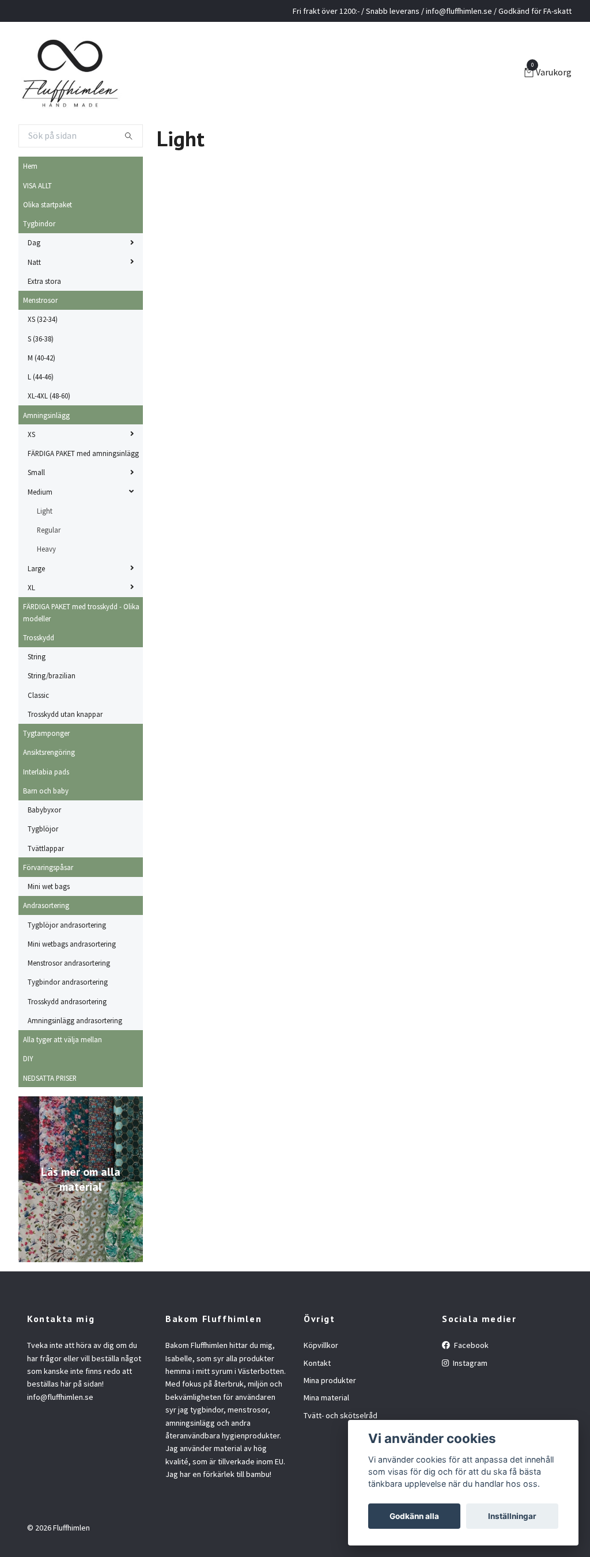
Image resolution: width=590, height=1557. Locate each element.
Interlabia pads (46, 771)
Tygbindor (39, 223)
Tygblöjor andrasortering (67, 924)
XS (31, 434)
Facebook (470, 1345)
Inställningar (512, 1516)
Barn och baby (46, 790)
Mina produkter (330, 1380)
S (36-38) (41, 338)
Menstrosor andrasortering (69, 962)
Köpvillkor (321, 1345)
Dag (34, 242)
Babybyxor (44, 809)
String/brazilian (51, 675)
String (37, 656)
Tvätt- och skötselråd (340, 1415)
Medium (40, 491)
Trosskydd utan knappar (65, 714)
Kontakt (317, 1363)
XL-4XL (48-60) (49, 395)
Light (44, 510)
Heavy (46, 548)
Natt (34, 262)
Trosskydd (38, 637)
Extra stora (44, 281)
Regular (48, 529)
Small (36, 472)
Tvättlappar (46, 848)
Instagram (469, 1363)
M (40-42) (41, 357)
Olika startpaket (47, 204)
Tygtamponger (46, 733)
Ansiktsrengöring (49, 752)
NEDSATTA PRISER (50, 1078)
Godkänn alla (414, 1516)
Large (36, 568)
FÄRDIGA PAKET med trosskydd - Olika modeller (81, 612)
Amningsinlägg (46, 415)
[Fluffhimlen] (70, 73)
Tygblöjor (43, 828)
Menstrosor (40, 300)
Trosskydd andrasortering (67, 1001)
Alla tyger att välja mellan (62, 1039)
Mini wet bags (49, 886)
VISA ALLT (37, 185)
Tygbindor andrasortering (68, 981)
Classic (38, 695)
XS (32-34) (43, 319)
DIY (28, 1058)
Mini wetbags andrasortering (72, 943)
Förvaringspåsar (48, 867)
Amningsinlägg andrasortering (75, 1020)
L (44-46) (41, 376)
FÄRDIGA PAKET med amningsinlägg (83, 453)
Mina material (326, 1397)
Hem (30, 165)
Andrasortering (46, 905)
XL (31, 587)
